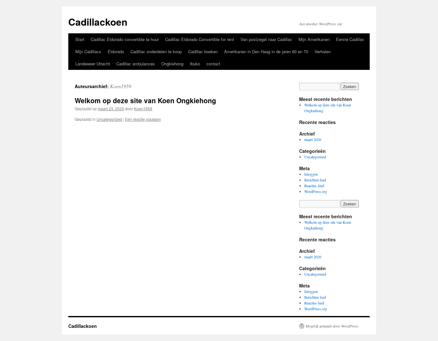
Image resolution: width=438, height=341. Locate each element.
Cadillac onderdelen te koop (156, 51)
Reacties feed (314, 185)
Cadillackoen (97, 22)
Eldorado (116, 51)
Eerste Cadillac (350, 39)
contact (213, 64)
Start (79, 39)
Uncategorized (109, 119)
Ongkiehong (172, 64)
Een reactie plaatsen (143, 119)
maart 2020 (312, 139)
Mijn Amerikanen (314, 39)
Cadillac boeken (203, 51)
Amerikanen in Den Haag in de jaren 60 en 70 (266, 51)
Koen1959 (120, 86)
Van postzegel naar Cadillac (266, 39)
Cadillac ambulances (135, 64)
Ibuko (195, 64)
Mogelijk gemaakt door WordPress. (332, 326)
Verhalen (323, 51)
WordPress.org (315, 191)
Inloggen (311, 174)
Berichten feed (315, 179)
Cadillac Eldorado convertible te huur (125, 39)
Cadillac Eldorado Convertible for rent (199, 39)
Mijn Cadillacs (88, 51)
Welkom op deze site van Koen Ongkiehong (145, 100)
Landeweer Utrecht (92, 64)
